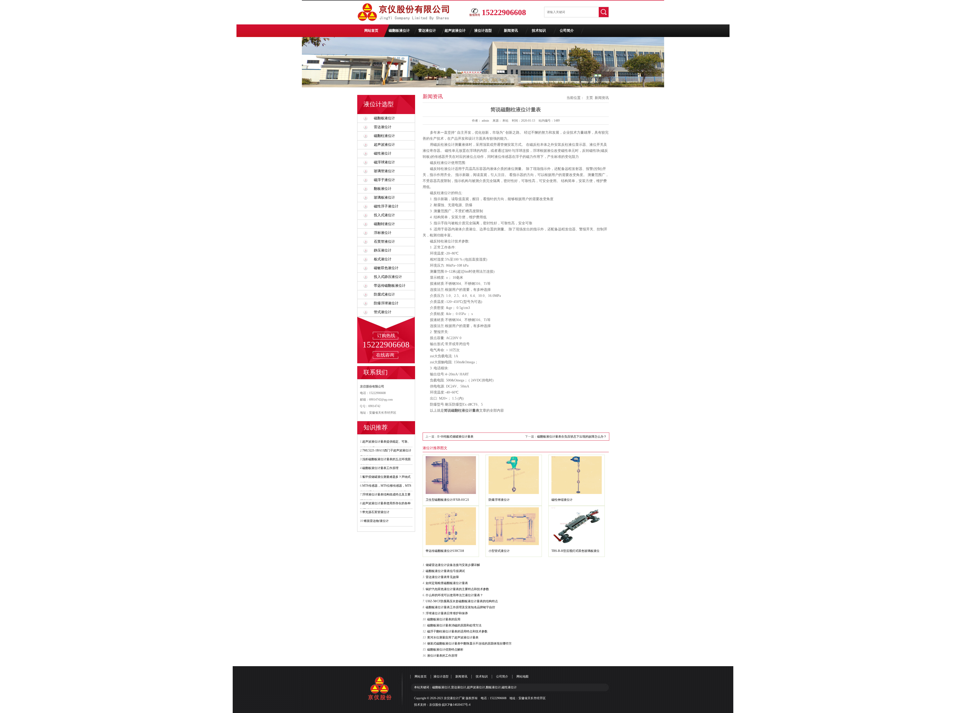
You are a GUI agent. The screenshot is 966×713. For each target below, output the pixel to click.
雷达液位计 (427, 30)
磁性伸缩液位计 (562, 500)
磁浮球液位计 (384, 162)
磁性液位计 (382, 153)
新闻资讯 (511, 30)
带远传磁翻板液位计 (390, 286)
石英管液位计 (384, 241)
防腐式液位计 (384, 294)
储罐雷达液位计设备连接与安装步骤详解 (453, 565)
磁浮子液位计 (384, 180)
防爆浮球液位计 (386, 303)
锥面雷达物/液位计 (376, 521)
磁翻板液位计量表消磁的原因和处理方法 (454, 625)
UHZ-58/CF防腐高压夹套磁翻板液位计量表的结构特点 (462, 601)
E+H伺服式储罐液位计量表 (455, 436)
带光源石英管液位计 (375, 512)
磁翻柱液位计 (384, 136)
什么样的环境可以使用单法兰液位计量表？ (454, 595)
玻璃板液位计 (384, 197)
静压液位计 (382, 250)
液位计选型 (483, 30)
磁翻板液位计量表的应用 (443, 619)
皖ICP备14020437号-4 (456, 704)
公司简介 (567, 30)
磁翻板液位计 (399, 30)
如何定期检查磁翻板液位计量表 (447, 583)
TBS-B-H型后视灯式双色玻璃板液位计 (575, 552)
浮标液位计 (382, 233)
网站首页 (371, 30)
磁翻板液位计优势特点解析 (445, 649)
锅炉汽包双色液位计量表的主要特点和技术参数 (457, 589)
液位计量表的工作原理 (442, 655)
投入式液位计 (384, 215)
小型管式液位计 (499, 551)
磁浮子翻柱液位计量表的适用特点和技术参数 (457, 631)
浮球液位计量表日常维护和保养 (447, 613)
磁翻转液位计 (384, 224)
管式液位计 (382, 312)
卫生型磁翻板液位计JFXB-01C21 (447, 500)
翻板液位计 (382, 189)
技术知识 (539, 30)
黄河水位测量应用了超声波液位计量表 (452, 637)
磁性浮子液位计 (386, 206)
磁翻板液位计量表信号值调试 (445, 571)
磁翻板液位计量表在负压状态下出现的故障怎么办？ (572, 436)
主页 (589, 98)
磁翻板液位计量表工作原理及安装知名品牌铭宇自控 (460, 607)
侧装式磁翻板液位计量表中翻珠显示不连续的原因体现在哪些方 (469, 643)
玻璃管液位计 (384, 171)
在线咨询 (385, 355)
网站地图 (522, 676)
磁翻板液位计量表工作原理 (380, 468)
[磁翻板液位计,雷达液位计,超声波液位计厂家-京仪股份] (405, 23)
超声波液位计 (455, 30)
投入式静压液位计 (388, 277)
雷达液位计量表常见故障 (442, 577)
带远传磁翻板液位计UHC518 (445, 551)
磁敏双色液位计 (386, 268)
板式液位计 (382, 259)
